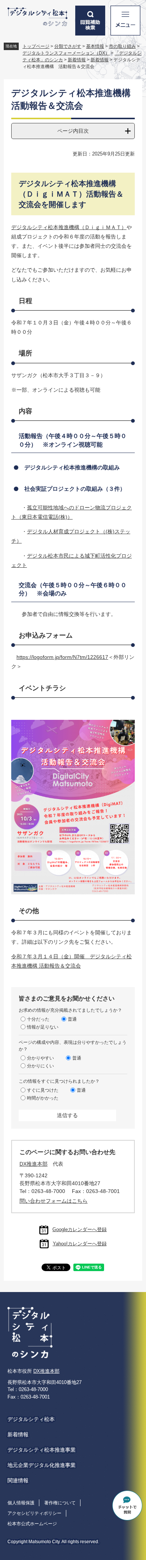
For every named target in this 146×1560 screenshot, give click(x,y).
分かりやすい (40, 1058)
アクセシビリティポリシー (34, 1513)
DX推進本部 (33, 1164)
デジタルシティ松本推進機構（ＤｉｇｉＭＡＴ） (69, 227)
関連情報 (17, 1480)
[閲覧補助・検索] (90, 21)
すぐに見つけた (42, 1090)
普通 (72, 1019)
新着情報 (77, 59)
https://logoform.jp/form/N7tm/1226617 (62, 657)
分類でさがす (67, 46)
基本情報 (95, 46)
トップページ (35, 46)
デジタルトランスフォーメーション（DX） (66, 53)
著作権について (60, 1502)
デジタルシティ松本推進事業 (41, 1450)
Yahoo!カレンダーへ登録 (80, 1243)
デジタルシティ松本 (31, 1419)
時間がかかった (42, 1098)
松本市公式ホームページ (32, 1523)
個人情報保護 (20, 1502)
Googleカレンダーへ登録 (79, 1229)
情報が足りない (42, 1027)
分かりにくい (40, 1066)
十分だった (38, 1019)
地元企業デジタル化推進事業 (41, 1465)
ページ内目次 (73, 131)
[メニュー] (125, 21)
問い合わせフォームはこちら (53, 1201)
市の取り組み (122, 46)
